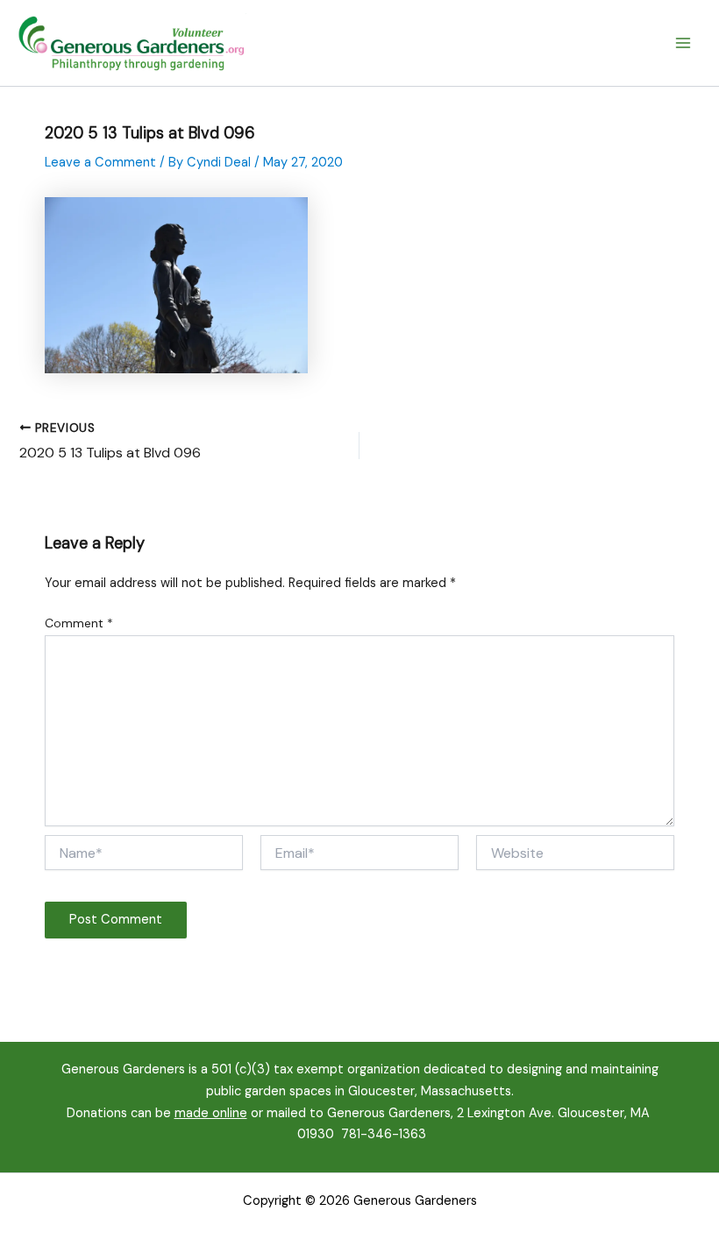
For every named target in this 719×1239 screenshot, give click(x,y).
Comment (79, 623)
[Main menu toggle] (683, 43)
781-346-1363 (383, 1134)
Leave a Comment (100, 162)
